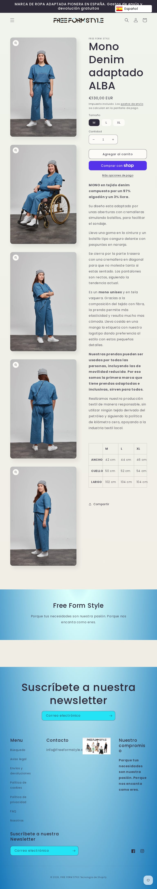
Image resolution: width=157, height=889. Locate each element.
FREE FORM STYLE (70, 877)
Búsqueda (17, 750)
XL (119, 123)
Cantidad (95, 131)
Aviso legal (18, 759)
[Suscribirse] (110, 716)
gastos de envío (132, 104)
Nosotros (17, 820)
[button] (12, 20)
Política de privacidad (18, 799)
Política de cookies (18, 785)
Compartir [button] (101, 504)
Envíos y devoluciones (20, 770)
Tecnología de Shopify (93, 877)
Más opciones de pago (117, 175)
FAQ (13, 811)
